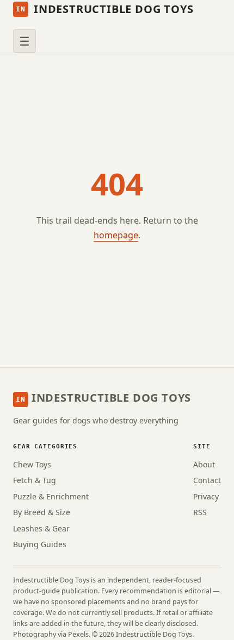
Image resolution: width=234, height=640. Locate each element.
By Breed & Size (41, 512)
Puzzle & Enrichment (51, 496)
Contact (207, 480)
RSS (200, 512)
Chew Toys (32, 464)
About (204, 464)
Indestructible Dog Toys (104, 9)
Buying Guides (39, 544)
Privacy (206, 496)
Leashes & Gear (41, 528)
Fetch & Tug (34, 480)
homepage (116, 235)
